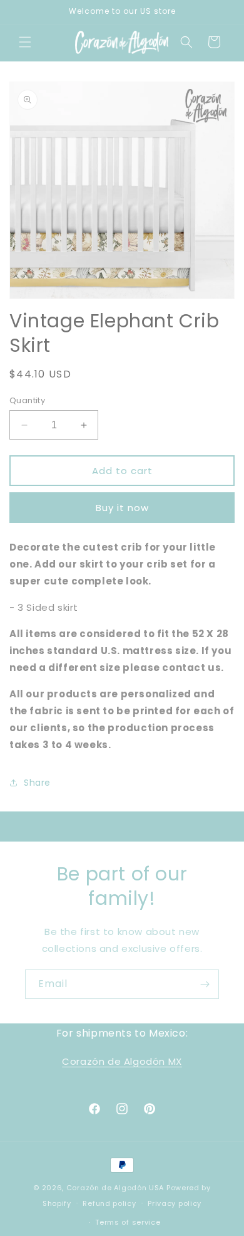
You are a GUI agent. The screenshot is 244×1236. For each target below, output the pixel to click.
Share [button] (37, 782)
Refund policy (109, 1203)
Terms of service (127, 1222)
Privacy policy (174, 1203)
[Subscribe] (204, 984)
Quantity (27, 400)
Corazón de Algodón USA (115, 1188)
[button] (25, 42)
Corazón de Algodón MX (122, 1061)
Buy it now (122, 507)
